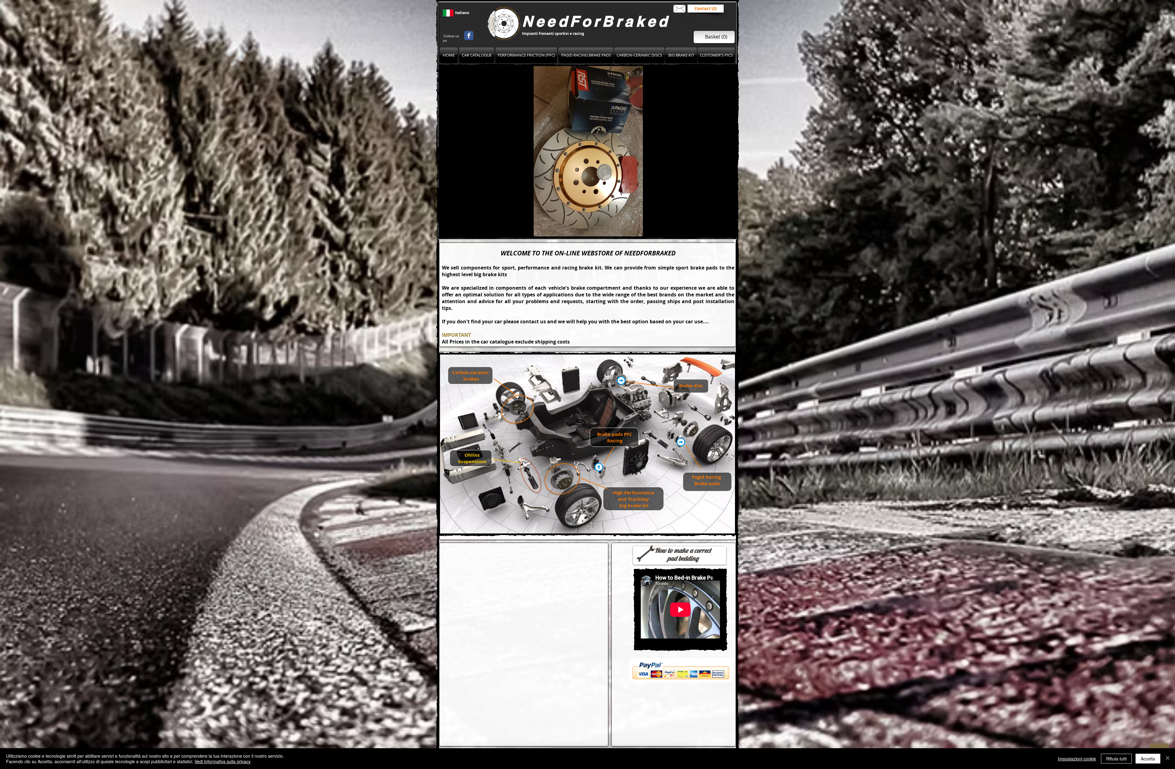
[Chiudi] (1167, 758)
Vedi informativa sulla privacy (223, 761)
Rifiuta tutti (1116, 759)
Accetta (1148, 759)
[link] (716, 37)
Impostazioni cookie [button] (1077, 759)
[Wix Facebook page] (468, 35)
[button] (588, 151)
